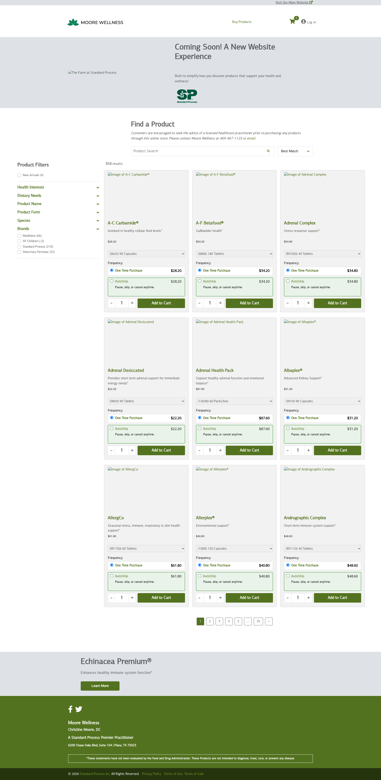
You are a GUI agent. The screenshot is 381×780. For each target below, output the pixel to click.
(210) (38, 246)
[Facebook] (70, 710)
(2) (33, 241)
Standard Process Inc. (95, 774)
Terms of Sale (194, 774)
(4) (33, 175)
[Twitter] (78, 710)
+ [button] (132, 303)
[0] (294, 22)
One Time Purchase (128, 270)
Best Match (289, 151)
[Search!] (268, 151)
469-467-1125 (231, 138)
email (251, 138)
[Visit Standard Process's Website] (187, 96)
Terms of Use (173, 774)
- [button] (111, 303)
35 (258, 621)
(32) (39, 252)
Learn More (100, 686)
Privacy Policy (151, 774)
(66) (32, 235)
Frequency (115, 263)
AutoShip (121, 281)
